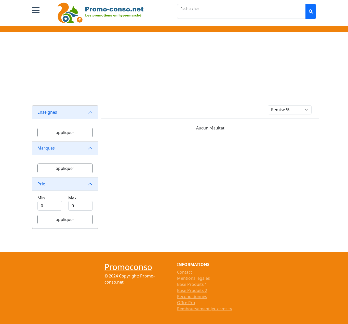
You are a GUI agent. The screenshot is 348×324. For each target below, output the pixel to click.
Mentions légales (193, 278)
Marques (46, 148)
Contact (184, 272)
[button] (35, 10)
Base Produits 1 (192, 284)
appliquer (65, 132)
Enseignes (47, 112)
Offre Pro (186, 302)
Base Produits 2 (192, 290)
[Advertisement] (174, 69)
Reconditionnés (192, 296)
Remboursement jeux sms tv (204, 309)
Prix (41, 184)
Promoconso (128, 266)
